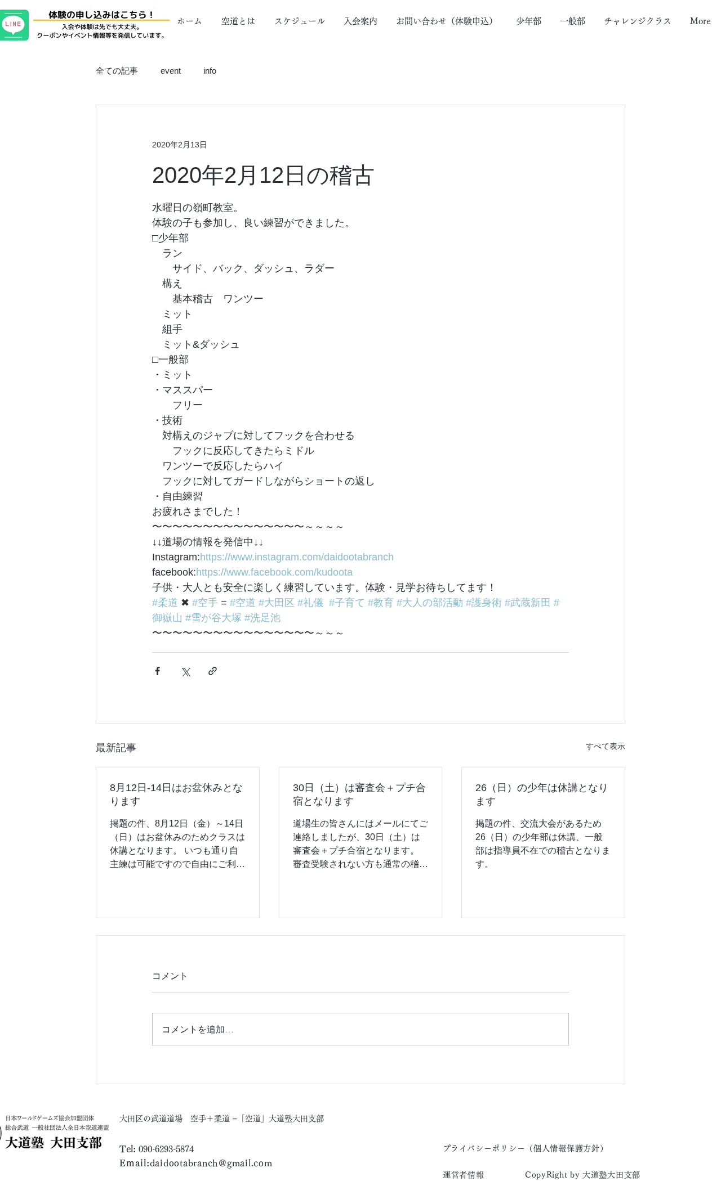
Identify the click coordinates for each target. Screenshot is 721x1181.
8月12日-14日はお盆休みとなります (176, 794)
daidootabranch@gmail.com (211, 1162)
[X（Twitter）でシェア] (185, 671)
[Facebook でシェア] (157, 671)
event (171, 70)
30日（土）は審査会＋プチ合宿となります (359, 794)
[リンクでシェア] (212, 671)
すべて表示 (605, 746)
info (209, 70)
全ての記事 (117, 70)
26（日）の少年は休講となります (541, 794)
